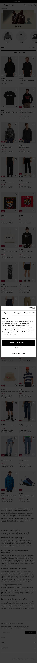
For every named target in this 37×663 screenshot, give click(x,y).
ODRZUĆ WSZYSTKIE (18, 353)
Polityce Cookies (22, 332)
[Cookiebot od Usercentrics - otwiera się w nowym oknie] (27, 308)
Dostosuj (17, 348)
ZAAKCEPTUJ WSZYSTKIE (18, 342)
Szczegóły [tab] (17, 312)
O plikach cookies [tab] (29, 312)
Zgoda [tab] (6, 312)
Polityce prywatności (8, 332)
